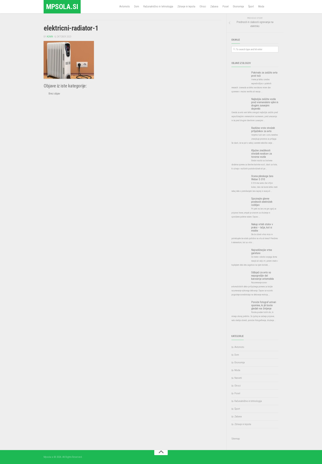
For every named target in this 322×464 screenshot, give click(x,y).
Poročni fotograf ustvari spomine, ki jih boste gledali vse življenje (263, 305)
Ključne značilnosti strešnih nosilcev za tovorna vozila (261, 153)
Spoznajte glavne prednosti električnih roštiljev (261, 202)
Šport (251, 6)
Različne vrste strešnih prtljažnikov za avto (263, 129)
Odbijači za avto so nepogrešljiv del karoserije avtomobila (262, 275)
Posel (226, 6)
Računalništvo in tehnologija (158, 6)
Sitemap (235, 438)
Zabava (214, 6)
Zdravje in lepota (186, 6)
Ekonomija (238, 6)
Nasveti (238, 377)
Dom (136, 6)
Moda (261, 6)
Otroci (203, 6)
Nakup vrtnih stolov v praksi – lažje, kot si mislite (262, 227)
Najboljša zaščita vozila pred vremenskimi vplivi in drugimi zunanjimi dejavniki (264, 103)
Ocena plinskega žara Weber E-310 (262, 178)
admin (50, 36)
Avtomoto (124, 6)
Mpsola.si (62, 7)
